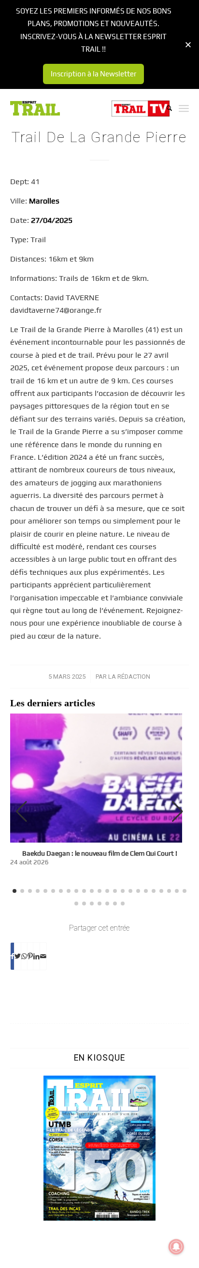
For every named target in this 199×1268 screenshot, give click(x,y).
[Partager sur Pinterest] (30, 956)
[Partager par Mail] (43, 956)
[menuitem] (164, 108)
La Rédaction (129, 676)
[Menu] (184, 108)
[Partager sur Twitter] (17, 956)
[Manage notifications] (176, 1246)
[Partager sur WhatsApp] (24, 956)
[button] (177, 811)
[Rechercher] (164, 108)
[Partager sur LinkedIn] (36, 956)
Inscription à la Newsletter (93, 74)
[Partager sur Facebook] (12, 956)
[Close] (188, 45)
